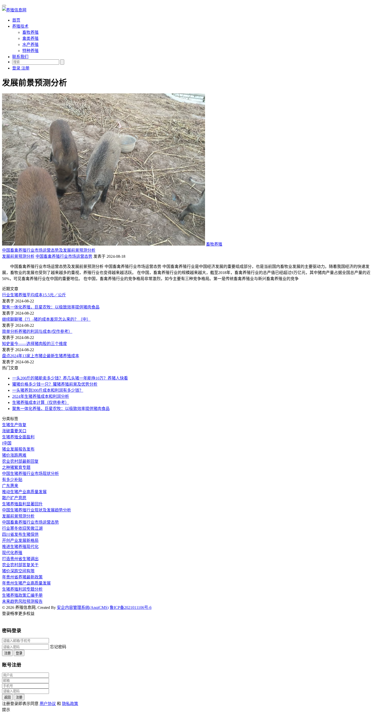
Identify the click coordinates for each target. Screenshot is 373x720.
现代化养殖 (12, 553)
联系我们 (20, 57)
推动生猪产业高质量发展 (24, 492)
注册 (7, 653)
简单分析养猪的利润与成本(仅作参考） (37, 331)
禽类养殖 (30, 38)
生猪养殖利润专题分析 (22, 589)
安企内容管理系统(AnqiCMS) (83, 607)
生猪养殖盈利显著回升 (22, 504)
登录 (19, 653)
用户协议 (48, 703)
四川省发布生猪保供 (20, 534)
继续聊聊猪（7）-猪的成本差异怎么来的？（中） (46, 319)
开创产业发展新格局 (20, 540)
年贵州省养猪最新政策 (22, 577)
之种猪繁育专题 (16, 467)
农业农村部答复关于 (20, 565)
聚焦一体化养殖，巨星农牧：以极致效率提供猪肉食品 (50, 307)
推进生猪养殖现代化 (20, 546)
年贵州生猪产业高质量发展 (26, 583)
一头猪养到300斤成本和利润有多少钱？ (47, 390)
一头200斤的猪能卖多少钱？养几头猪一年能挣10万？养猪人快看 (70, 378)
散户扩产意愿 (14, 498)
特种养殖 (30, 50)
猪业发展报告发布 (18, 449)
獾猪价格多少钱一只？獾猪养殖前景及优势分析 (54, 384)
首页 (16, 20)
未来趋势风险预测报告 (22, 601)
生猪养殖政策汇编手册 (22, 595)
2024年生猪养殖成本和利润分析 (40, 396)
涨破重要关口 (14, 431)
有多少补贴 (12, 479)
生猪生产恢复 (14, 425)
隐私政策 (70, 703)
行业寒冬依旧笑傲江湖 (22, 528)
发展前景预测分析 (18, 256)
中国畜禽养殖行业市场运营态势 (64, 256)
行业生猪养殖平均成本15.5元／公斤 (34, 295)
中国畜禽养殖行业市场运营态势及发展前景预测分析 (48, 250)
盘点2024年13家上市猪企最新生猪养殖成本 (40, 356)
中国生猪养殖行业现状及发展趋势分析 (36, 510)
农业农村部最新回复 (20, 461)
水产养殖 (30, 44)
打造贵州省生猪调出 (20, 559)
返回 (7, 697)
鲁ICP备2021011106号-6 (130, 607)
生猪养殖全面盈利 (18, 437)
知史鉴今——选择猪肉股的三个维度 (34, 343)
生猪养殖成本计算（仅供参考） (40, 402)
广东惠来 (10, 486)
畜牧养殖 (30, 32)
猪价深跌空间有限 (18, 571)
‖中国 (6, 443)
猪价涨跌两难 (14, 455)
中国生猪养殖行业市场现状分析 (30, 473)
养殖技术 (20, 26)
